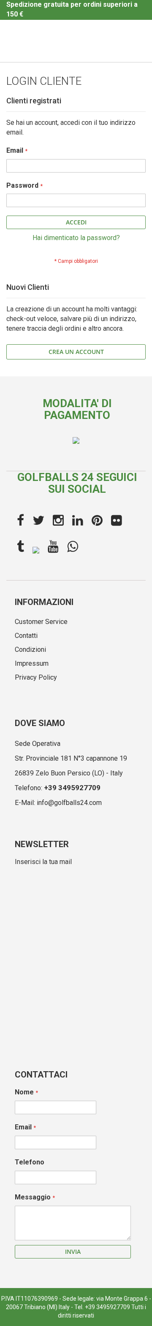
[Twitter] (38, 520)
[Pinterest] (97, 520)
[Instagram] (58, 520)
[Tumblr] (20, 546)
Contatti (26, 636)
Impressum (32, 663)
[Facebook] (20, 520)
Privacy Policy (36, 677)
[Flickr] (116, 520)
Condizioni (30, 649)
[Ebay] (36, 549)
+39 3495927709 (72, 787)
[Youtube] (53, 546)
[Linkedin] (77, 520)
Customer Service (41, 622)
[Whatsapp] (72, 546)
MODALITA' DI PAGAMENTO (77, 409)
